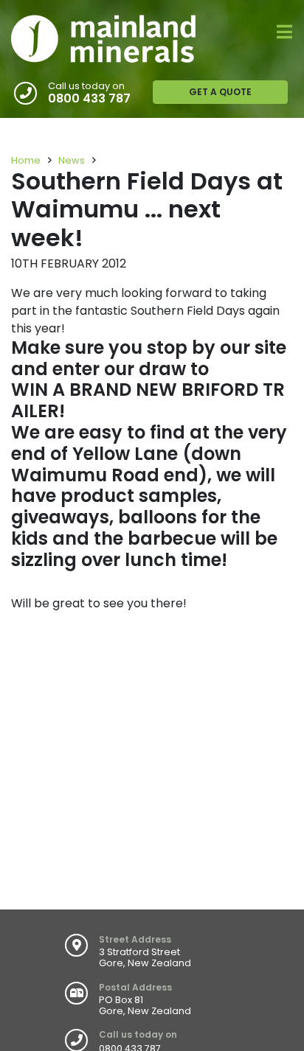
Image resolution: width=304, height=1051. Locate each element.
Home (26, 160)
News (71, 160)
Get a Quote (220, 91)
